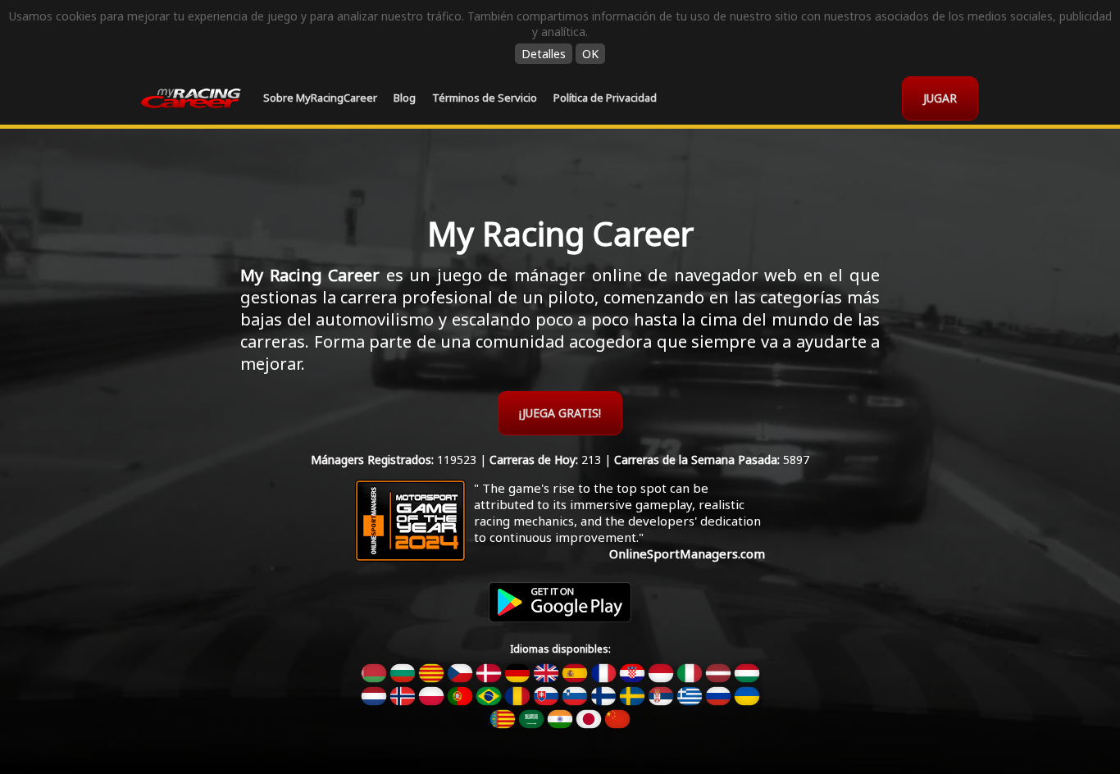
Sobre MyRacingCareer (320, 97)
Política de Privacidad (605, 97)
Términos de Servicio (484, 97)
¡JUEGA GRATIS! (560, 413)
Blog (405, 97)
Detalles (543, 53)
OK (590, 53)
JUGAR (940, 98)
